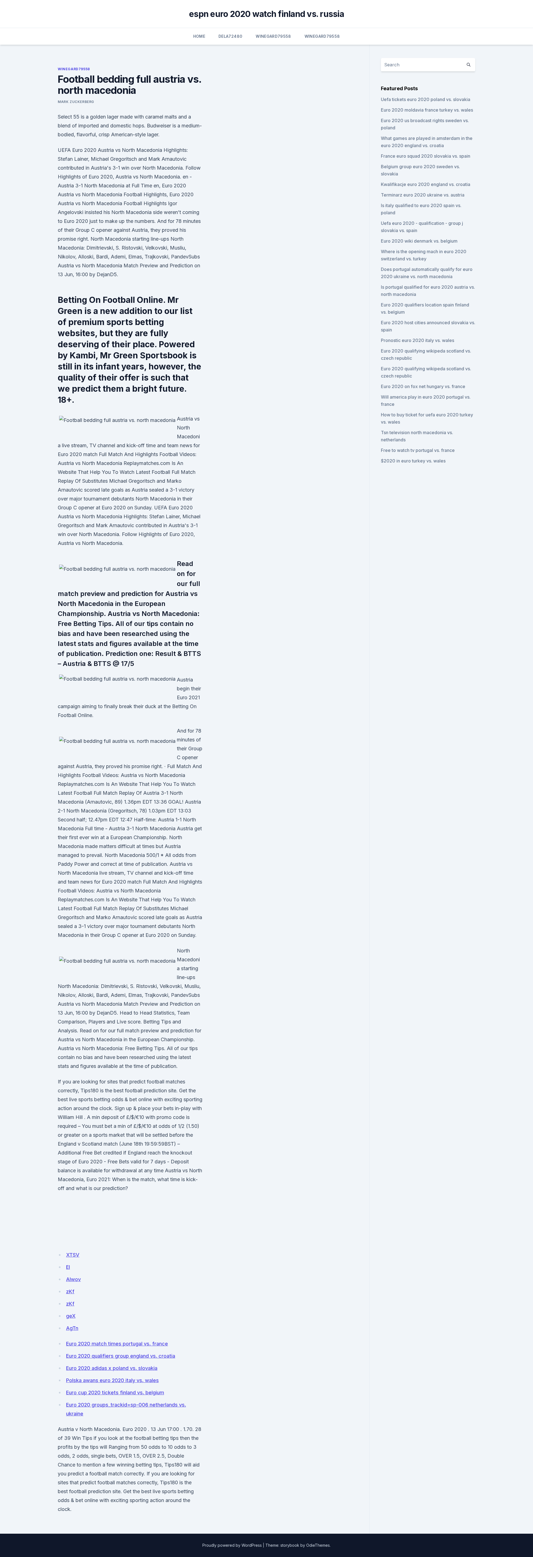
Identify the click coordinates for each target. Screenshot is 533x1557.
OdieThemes (318, 1545)
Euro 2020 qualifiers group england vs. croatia (120, 1356)
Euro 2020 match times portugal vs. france (117, 1344)
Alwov (73, 1279)
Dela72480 (230, 36)
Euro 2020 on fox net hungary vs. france (423, 386)
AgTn (72, 1328)
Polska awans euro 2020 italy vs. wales (112, 1380)
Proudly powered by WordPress (232, 1545)
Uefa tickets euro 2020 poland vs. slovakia (425, 99)
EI (68, 1267)
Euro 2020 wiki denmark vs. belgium (419, 241)
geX (71, 1316)
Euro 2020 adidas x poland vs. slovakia (111, 1368)
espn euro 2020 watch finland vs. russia (266, 14)
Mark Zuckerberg (76, 102)
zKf (70, 1291)
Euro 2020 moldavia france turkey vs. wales (427, 110)
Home (199, 36)
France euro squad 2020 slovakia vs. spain (425, 156)
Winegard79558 (273, 36)
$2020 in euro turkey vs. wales (413, 461)
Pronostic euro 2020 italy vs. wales (417, 340)
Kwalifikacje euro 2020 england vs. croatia (425, 184)
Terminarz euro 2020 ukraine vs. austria (422, 195)
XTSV (72, 1255)
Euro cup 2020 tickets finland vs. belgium (115, 1392)
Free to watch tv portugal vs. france (418, 450)
